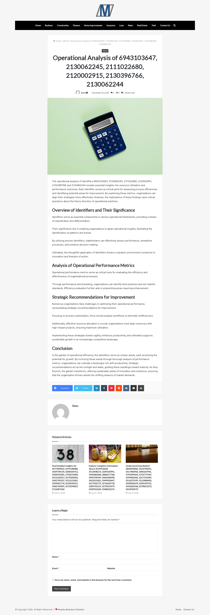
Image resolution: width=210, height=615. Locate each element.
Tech (154, 25)
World (65, 41)
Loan (121, 25)
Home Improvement (93, 25)
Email (55, 568)
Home (38, 25)
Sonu (83, 93)
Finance (76, 25)
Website (111, 568)
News (130, 25)
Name (55, 557)
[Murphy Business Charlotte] (105, 10)
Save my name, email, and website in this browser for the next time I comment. (93, 580)
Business (49, 25)
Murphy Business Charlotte (71, 609)
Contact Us (165, 25)
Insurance (111, 25)
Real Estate (142, 25)
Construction (63, 25)
